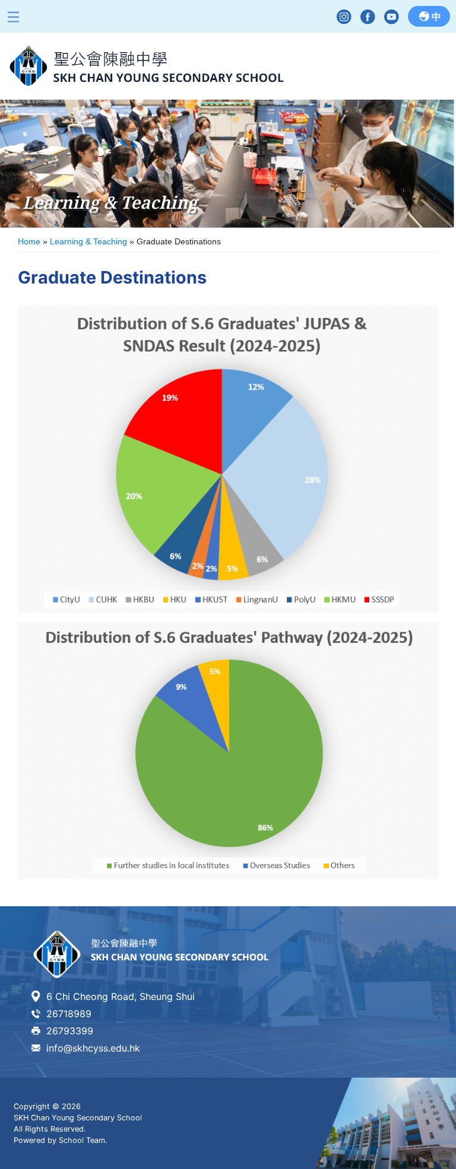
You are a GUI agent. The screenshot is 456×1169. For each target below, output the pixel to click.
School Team (82, 1140)
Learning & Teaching (88, 241)
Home (29, 241)
